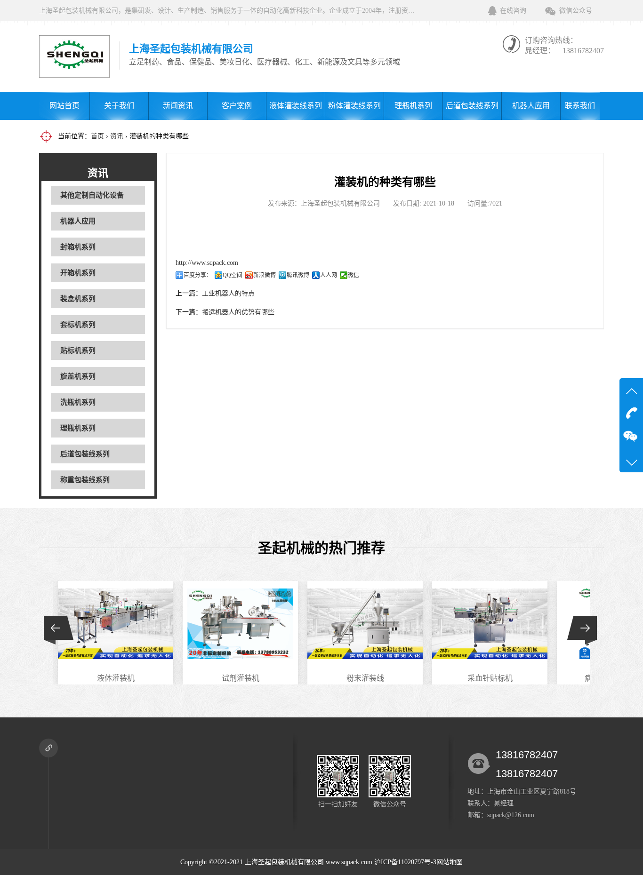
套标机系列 (78, 324)
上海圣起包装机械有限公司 (284, 862)
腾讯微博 (298, 275)
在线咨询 (513, 10)
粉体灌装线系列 (354, 106)
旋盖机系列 (78, 376)
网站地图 (449, 862)
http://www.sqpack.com (207, 262)
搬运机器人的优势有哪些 (238, 312)
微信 (353, 275)
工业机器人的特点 (228, 293)
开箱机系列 (78, 273)
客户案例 (237, 106)
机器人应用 (531, 106)
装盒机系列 (78, 298)
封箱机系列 (78, 247)
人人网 (328, 275)
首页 (97, 136)
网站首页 (64, 106)
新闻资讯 (178, 106)
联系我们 (580, 106)
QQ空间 (232, 275)
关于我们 (119, 106)
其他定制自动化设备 (92, 195)
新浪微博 (264, 275)
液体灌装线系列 (295, 106)
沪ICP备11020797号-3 (405, 862)
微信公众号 (575, 10)
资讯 (116, 136)
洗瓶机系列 (78, 402)
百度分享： (198, 275)
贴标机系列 (78, 350)
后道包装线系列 (472, 106)
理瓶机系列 (413, 106)
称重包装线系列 (85, 480)
